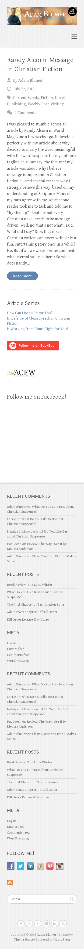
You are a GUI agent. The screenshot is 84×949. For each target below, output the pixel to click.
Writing (57, 104)
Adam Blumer (30, 80)
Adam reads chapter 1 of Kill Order (32, 612)
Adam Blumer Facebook (21, 923)
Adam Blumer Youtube (46, 923)
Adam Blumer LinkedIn (54, 923)
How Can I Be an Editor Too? (29, 313)
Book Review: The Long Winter (29, 585)
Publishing (16, 104)
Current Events (26, 97)
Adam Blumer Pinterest (37, 923)
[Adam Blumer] (42, 14)
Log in (11, 643)
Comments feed (18, 655)
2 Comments (25, 112)
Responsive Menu (74, 36)
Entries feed (15, 649)
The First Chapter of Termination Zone (35, 605)
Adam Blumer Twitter (29, 923)
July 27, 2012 (24, 89)
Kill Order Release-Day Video (28, 620)
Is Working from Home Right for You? (37, 329)
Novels (60, 97)
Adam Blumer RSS (63, 923)
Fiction (47, 97)
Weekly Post (38, 104)
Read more (22, 276)
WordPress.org (18, 661)
